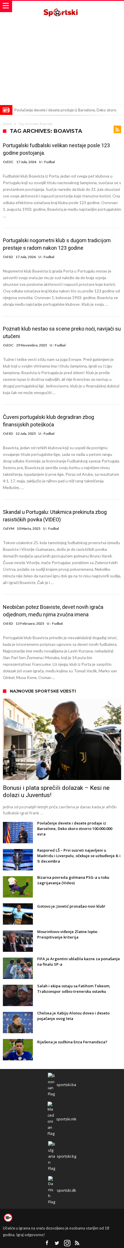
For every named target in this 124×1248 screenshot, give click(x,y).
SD (10, 257)
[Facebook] (47, 1243)
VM (11, 528)
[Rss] (77, 1243)
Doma (7, 124)
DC (11, 162)
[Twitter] (57, 1243)
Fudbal (49, 162)
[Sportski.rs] (62, 6)
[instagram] (67, 1243)
